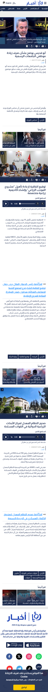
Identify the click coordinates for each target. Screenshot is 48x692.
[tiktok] (29, 669)
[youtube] (10, 669)
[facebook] (9, 656)
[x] (19, 656)
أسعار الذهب (34, 8)
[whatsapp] (39, 656)
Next (2, 164)
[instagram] (29, 656)
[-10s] (37, 204)
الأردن (25, 8)
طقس (2, 8)
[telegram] (19, 669)
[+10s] (42, 204)
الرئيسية (44, 8)
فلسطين (11, 8)
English (8, 3)
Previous (45, 164)
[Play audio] (6, 203)
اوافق (24, 687)
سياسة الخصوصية (12, 680)
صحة (18, 8)
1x (11, 204)
